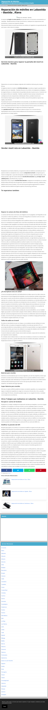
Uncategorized (5, 680)
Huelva (3, 610)
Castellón (3, 584)
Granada (3, 601)
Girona (3, 598)
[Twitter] (18, 470)
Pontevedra (4, 655)
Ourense (3, 649)
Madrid (3, 635)
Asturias (3, 562)
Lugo (2, 632)
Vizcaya (3, 689)
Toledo (3, 677)
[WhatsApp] (29, 470)
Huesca (3, 612)
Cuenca (3, 595)
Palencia (3, 652)
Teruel (2, 674)
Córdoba (3, 593)
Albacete (3, 553)
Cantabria (3, 581)
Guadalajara (4, 604)
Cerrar (4, 706)
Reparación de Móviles (10, 1)
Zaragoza (3, 694)
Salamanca (4, 658)
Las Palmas (4, 624)
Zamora (3, 691)
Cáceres (3, 576)
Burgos (3, 573)
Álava (5, 5)
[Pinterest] (41, 470)
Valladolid (3, 686)
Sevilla (2, 666)
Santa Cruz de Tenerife (7, 660)
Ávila (2, 564)
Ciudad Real (4, 590)
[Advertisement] (24, 74)
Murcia (3, 643)
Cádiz (2, 578)
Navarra (3, 646)
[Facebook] (6, 470)
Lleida (2, 629)
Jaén (2, 618)
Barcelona (3, 570)
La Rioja (3, 621)
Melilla (3, 641)
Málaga (3, 638)
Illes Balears (4, 615)
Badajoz (3, 567)
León (2, 626)
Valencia (3, 683)
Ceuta (2, 587)
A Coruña (3, 547)
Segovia (3, 663)
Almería (3, 559)
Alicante (3, 556)
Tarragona (4, 672)
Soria (2, 669)
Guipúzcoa (4, 607)
